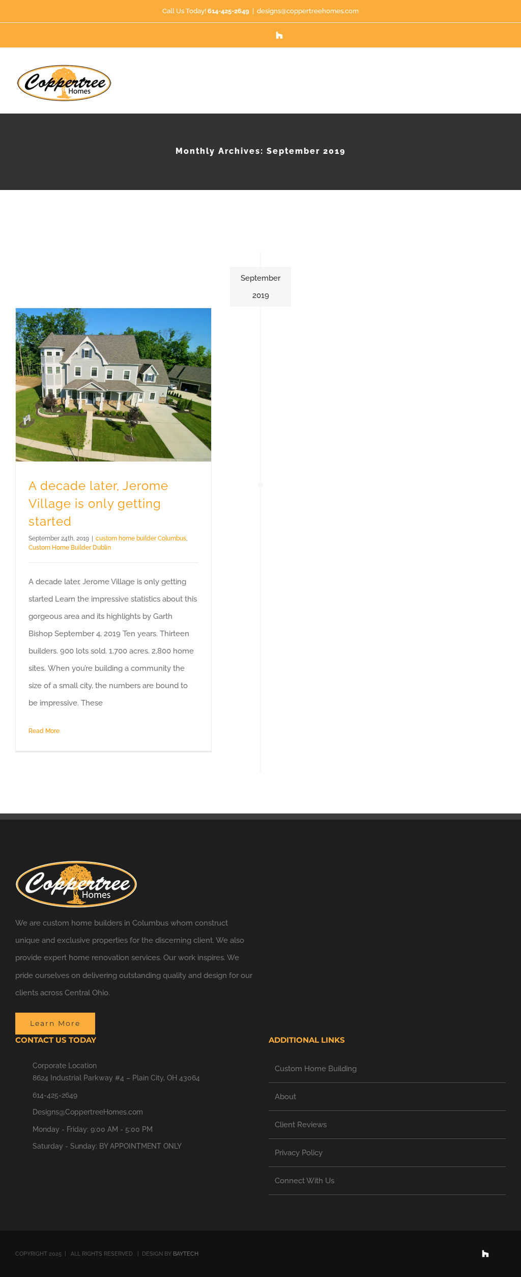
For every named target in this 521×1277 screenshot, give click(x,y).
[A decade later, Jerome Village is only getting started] (113, 384)
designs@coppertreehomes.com (308, 11)
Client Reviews (301, 1124)
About (285, 1096)
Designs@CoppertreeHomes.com (88, 1112)
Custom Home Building (316, 1068)
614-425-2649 (55, 1095)
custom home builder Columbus (141, 538)
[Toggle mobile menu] (502, 76)
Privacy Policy (299, 1152)
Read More (44, 731)
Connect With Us (304, 1180)
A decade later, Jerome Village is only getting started (98, 504)
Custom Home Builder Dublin (69, 547)
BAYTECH (186, 1254)
